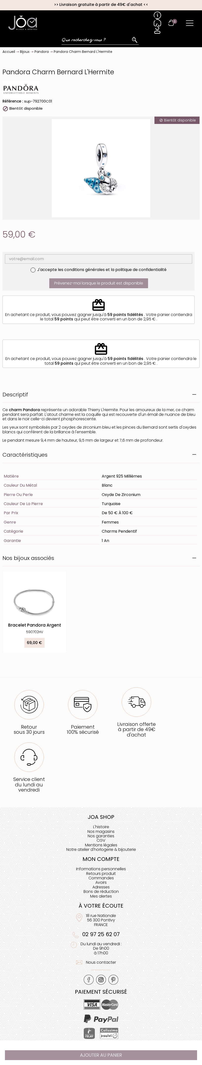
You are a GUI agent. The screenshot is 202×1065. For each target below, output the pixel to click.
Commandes (101, 878)
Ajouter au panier (101, 1055)
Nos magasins (101, 831)
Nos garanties (101, 836)
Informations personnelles (101, 869)
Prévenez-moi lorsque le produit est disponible (98, 283)
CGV (101, 840)
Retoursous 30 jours (29, 729)
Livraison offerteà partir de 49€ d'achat (136, 729)
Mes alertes (101, 896)
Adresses (101, 887)
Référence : (12, 101)
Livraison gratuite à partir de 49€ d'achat (100, 4)
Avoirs (101, 882)
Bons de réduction (101, 891)
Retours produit (101, 873)
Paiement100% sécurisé (83, 729)
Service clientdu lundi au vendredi (29, 784)
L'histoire (101, 827)
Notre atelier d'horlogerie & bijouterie (101, 849)
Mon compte (101, 859)
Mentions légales (101, 845)
